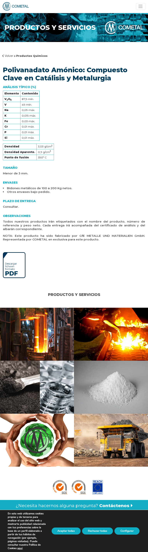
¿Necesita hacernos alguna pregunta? (72, 505)
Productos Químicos (32, 56)
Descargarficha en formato (11, 269)
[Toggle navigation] (140, 6)
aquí (19, 548)
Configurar (127, 531)
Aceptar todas (66, 531)
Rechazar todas (97, 531)
